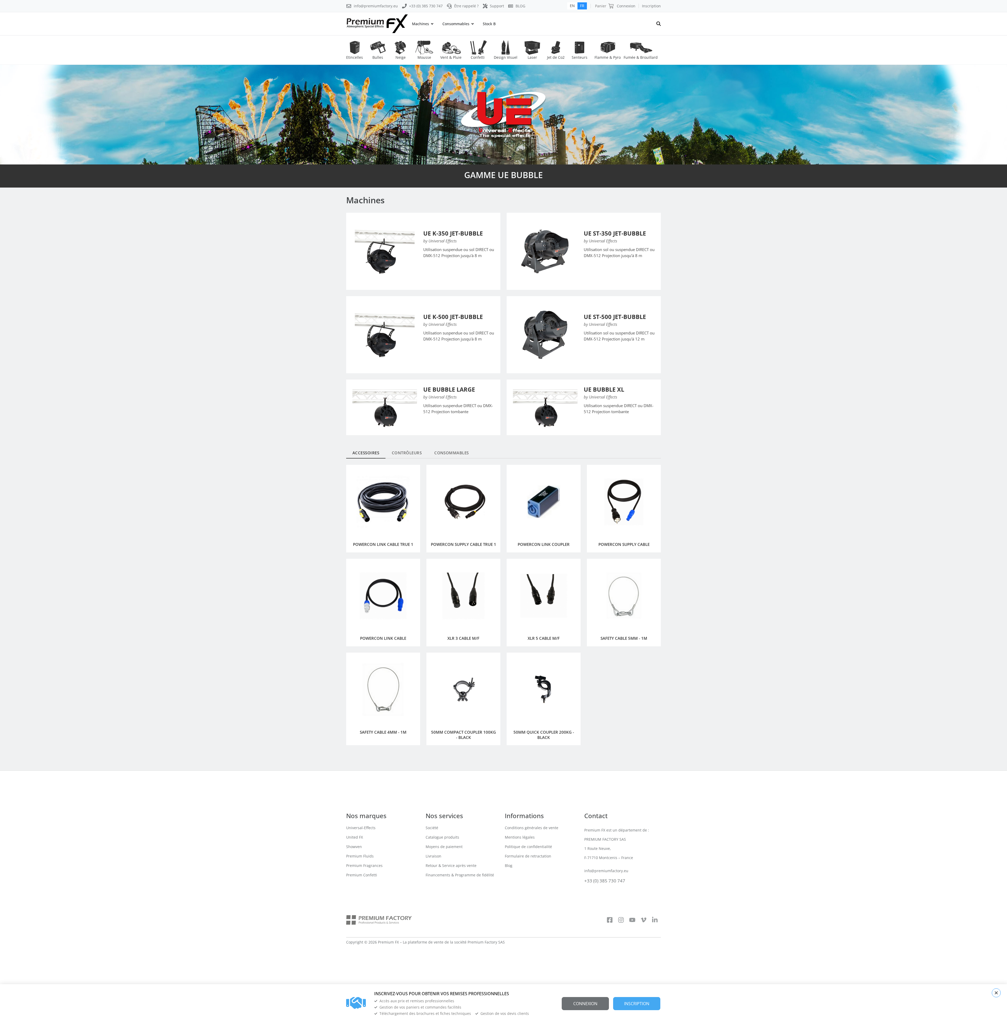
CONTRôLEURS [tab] (407, 452)
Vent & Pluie (451, 57)
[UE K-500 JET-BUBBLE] (384, 334)
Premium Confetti (361, 874)
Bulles (377, 57)
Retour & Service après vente (451, 865)
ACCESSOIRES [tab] (365, 452)
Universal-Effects (361, 827)
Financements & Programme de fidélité (460, 874)
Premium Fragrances (364, 865)
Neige (400, 57)
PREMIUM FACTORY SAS (605, 839)
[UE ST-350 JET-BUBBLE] (545, 251)
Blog (508, 865)
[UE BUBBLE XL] (545, 407)
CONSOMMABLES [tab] (451, 452)
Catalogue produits (442, 837)
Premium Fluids (360, 856)
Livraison (433, 856)
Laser (532, 57)
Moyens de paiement (444, 846)
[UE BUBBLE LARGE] (384, 407)
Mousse (424, 57)
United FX (354, 837)
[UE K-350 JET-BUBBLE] (384, 251)
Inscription (651, 5)
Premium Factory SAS (486, 942)
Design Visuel (505, 57)
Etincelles (354, 57)
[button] (996, 992)
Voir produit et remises (446, 268)
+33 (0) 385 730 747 (604, 881)
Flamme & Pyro (607, 57)
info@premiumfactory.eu (606, 870)
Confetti (478, 57)
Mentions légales (520, 837)
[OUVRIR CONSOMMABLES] (472, 23)
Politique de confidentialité (528, 846)
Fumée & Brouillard (641, 57)
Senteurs (579, 57)
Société (432, 827)
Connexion (626, 5)
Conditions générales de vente (531, 827)
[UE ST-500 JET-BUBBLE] (545, 334)
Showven (354, 846)
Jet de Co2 (556, 57)
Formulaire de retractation (528, 856)
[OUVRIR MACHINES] (432, 23)
